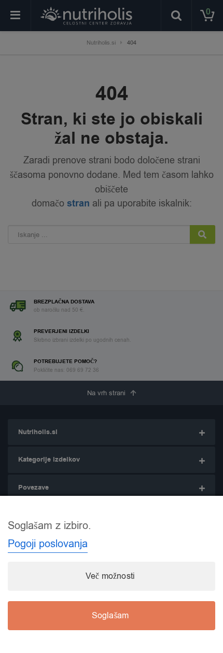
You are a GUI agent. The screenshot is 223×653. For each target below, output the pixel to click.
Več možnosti (110, 576)
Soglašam (110, 615)
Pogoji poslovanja (48, 544)
